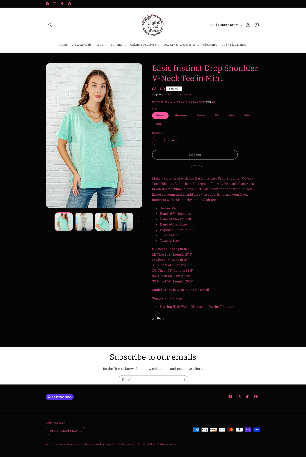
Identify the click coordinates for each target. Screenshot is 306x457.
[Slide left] (50, 222)
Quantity (157, 133)
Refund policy (126, 444)
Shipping (157, 94)
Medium (182, 116)
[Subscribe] (183, 379)
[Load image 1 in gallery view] (64, 222)
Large (203, 116)
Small (162, 116)
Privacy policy (146, 444)
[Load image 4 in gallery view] (124, 222)
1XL (234, 116)
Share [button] (161, 318)
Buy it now (194, 166)
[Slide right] (138, 222)
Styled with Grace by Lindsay (72, 444)
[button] (50, 25)
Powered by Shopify (102, 444)
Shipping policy (167, 444)
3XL (161, 125)
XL (219, 116)
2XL (249, 116)
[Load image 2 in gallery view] (84, 222)
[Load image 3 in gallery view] (104, 222)
